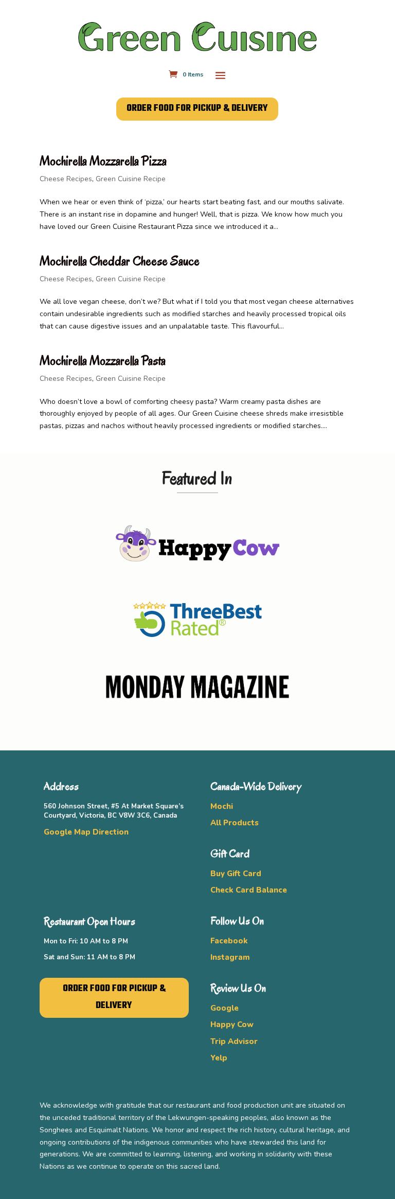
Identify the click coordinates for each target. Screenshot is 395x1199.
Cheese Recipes (66, 179)
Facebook (229, 941)
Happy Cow (232, 1024)
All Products (234, 823)
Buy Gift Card (235, 873)
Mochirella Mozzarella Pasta (103, 360)
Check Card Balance (248, 890)
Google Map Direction (86, 832)
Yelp (218, 1058)
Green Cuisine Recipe (131, 179)
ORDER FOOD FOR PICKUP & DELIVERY (197, 108)
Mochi (221, 806)
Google (224, 1008)
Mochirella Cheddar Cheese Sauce (120, 261)
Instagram (230, 957)
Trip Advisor (234, 1041)
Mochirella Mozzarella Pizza (103, 160)
